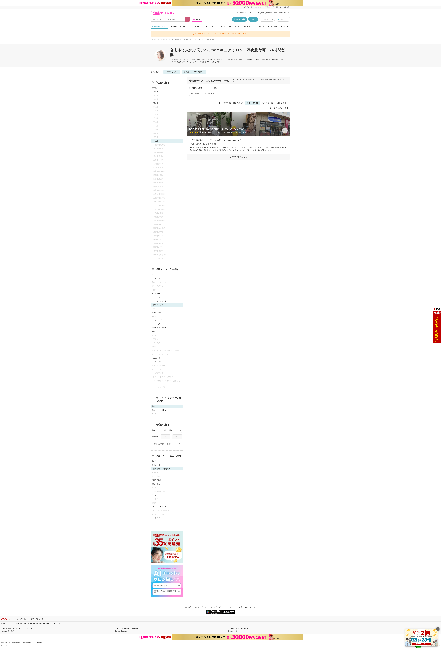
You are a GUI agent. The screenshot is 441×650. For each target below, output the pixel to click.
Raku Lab (285, 26)
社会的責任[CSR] (28, 642)
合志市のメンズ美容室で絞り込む (203, 94)
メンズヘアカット (158, 362)
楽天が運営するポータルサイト (237, 628)
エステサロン (196, 26)
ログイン (253, 19)
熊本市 (155, 92)
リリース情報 (239, 607)
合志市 (171, 39)
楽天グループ (269, 7)
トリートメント (157, 324)
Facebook (248, 607)
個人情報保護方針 (15, 642)
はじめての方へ (242, 13)
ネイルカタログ (249, 26)
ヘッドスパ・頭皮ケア (160, 328)
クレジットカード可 (159, 507)
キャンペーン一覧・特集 (268, 26)
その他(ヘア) (156, 358)
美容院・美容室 (156, 39)
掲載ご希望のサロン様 (282, 13)
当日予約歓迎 (157, 480)
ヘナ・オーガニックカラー (161, 301)
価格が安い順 (267, 103)
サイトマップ (212, 607)
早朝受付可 (156, 465)
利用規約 (203, 607)
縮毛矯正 (155, 316)
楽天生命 (278, 7)
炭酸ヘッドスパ (157, 331)
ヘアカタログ (234, 26)
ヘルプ (252, 13)
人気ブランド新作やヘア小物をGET (127, 628)
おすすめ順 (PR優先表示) (232, 103)
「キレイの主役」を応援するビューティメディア (17, 628)
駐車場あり (156, 495)
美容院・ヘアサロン (159, 26)
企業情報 (4, 642)
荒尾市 (155, 103)
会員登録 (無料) (239, 19)
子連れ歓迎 (156, 484)
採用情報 (39, 642)
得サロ (154, 414)
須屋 (215, 88)
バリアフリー (157, 518)
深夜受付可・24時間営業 (183, 39)
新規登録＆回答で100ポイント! (253, 7)
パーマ (154, 309)
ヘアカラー (156, 293)
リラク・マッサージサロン (215, 26)
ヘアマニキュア (198, 39)
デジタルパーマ (157, 312)
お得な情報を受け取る (264, 13)
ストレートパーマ (158, 320)
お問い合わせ (222, 607)
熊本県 (165, 39)
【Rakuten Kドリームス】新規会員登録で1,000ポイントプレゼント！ (38, 623)
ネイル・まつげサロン (179, 26)
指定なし (155, 274)
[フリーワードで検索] (187, 19)
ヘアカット (156, 278)
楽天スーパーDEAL (159, 410)
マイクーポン (268, 19)
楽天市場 (286, 7)
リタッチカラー (157, 297)
